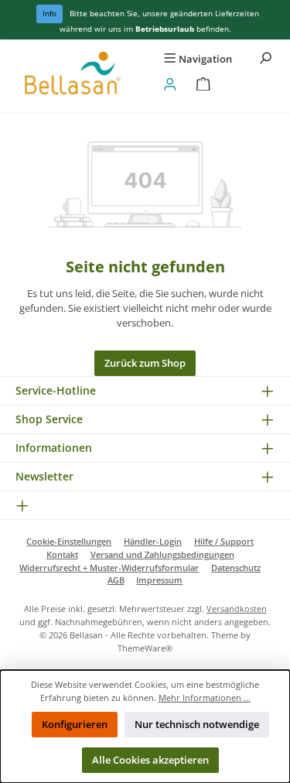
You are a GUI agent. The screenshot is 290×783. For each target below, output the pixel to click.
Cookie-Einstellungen (68, 541)
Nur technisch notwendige (197, 724)
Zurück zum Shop (145, 363)
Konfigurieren (74, 724)
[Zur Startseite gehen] (72, 75)
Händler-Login (153, 541)
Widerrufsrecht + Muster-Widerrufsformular (109, 567)
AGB (116, 580)
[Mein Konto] (170, 84)
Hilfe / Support (224, 541)
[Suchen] (265, 59)
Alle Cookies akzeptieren (150, 760)
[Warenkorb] (203, 84)
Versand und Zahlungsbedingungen (162, 554)
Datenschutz (236, 567)
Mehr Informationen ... (205, 697)
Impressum (159, 580)
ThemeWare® (145, 648)
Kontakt (62, 554)
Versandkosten (236, 608)
